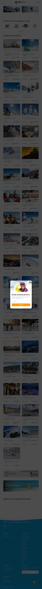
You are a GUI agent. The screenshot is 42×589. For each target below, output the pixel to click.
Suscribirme (21, 304)
